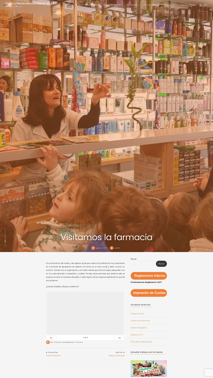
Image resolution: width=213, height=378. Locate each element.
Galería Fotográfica (139, 328)
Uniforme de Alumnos (140, 321)
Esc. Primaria (132, 5)
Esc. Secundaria (151, 5)
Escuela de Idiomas (112, 5)
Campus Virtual (188, 5)
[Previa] (51, 337)
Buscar (134, 259)
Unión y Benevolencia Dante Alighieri (31, 3)
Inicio (80, 5)
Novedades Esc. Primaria (73, 342)
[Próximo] (119, 337)
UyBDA (117, 248)
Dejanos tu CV (137, 335)
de (85, 337)
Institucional (92, 5)
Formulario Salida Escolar (141, 342)
